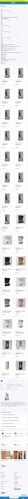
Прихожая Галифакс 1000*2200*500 (18, 81)
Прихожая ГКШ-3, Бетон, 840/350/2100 (6, 374)
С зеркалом (8, 384)
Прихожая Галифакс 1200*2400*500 (5, 186)
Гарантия (15, 473)
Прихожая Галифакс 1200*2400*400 (18, 165)
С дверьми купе (12, 384)
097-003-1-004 (16, 483)
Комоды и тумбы (3, 486)
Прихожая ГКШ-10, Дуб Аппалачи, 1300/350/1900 (20, 270)
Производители (16, 479)
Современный (8, 387)
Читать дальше (3, 409)
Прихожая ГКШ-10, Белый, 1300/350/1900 (6, 249)
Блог (1, 478)
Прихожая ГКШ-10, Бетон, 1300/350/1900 (19, 249)
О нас (1, 473)
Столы (1, 487)
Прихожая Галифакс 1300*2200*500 (5, 207)
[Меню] (1, 3)
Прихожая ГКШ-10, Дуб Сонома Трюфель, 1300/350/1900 (7, 312)
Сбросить (2, 61)
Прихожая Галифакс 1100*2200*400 (18, 102)
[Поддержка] (26, 3)
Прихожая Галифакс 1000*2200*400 (5, 81)
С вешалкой (16, 384)
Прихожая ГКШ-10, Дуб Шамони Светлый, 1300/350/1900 (7, 332)
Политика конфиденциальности (18, 477)
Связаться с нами (3, 477)
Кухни (1, 485)
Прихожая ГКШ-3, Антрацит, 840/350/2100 (6, 353)
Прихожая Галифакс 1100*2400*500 (5, 144)
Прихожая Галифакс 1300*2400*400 (18, 207)
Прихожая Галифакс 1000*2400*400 (5, 102)
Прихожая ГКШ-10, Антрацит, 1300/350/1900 (20, 228)
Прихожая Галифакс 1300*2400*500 (5, 228)
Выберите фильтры (6, 61)
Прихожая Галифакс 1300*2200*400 (18, 186)
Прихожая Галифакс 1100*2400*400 (18, 123)
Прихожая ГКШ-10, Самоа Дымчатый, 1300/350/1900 (19, 332)
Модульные (20, 384)
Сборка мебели (16, 478)
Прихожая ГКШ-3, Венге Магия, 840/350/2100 (20, 374)
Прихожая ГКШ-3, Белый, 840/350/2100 (19, 353)
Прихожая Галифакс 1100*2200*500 (5, 123)
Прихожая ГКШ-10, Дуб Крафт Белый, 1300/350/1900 (20, 291)
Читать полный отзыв (5, 441)
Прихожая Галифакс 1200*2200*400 (18, 144)
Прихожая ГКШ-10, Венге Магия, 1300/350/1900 (7, 270)
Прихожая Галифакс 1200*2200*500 (5, 165)
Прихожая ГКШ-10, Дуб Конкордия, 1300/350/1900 (6, 291)
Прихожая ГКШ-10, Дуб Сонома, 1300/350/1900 (20, 312)
